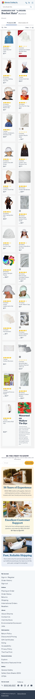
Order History (6, 580)
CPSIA (3, 676)
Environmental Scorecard (11, 623)
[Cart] (29, 2)
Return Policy (6, 634)
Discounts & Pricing (9, 637)
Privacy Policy (6, 649)
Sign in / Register (7, 577)
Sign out (4, 583)
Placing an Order (7, 591)
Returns (4, 597)
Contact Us (5, 617)
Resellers (4, 606)
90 (33, 27)
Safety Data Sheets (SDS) (11, 673)
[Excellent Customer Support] (17, 509)
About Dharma (7, 614)
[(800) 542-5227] (26, 3)
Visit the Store (7, 620)
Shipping (4, 600)
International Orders (9, 603)
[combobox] (17, 6)
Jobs (3, 626)
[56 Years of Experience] (17, 477)
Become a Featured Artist (11, 663)
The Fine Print (6, 652)
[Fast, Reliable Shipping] (17, 545)
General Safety (7, 670)
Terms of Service (21, 693)
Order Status (6, 594)
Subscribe (29, 463)
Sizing (3, 643)
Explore (4, 660)
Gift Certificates (7, 640)
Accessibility (6, 646)
